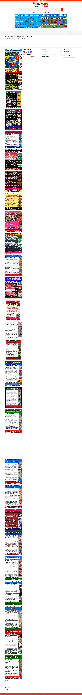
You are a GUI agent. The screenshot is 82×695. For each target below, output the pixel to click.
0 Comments (23, 38)
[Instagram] (31, 52)
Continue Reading (8, 43)
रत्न (37, 12)
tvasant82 (6, 38)
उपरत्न (41, 12)
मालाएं (48, 12)
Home (34, 12)
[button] (16, 21)
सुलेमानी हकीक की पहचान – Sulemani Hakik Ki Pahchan (18, 36)
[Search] (62, 9)
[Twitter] (29, 52)
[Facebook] (26, 52)
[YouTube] (24, 52)
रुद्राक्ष (45, 12)
